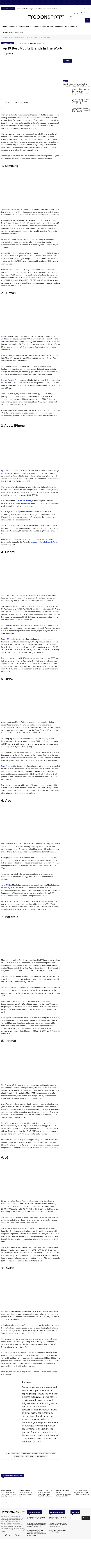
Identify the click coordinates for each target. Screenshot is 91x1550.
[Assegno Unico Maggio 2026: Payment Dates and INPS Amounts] (67, 111)
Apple (3, 470)
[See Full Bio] (40, 1441)
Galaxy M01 (5, 253)
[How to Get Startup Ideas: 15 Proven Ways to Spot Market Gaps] (82, 1484)
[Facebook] (71, 13)
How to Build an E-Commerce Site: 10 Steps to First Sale (36, 1518)
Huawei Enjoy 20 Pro (9, 380)
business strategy (25, 501)
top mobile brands (41, 1456)
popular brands (18, 1456)
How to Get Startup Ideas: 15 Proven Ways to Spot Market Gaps (81, 1492)
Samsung (5, 209)
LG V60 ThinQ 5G (38, 1247)
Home (3, 37)
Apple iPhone (15, 1453)
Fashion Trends (20, 37)
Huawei (4, 336)
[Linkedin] (77, 13)
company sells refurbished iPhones (44, 542)
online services (50, 1453)
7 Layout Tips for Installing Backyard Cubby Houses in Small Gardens (36, 9)
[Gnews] (71, 16)
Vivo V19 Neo (6, 885)
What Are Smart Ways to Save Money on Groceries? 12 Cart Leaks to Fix (80, 92)
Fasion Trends (26, 1453)
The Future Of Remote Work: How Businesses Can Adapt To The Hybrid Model (58, 1524)
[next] (88, 8)
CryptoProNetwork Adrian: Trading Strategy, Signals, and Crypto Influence (76, 85)
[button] (87, 20)
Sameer (10, 54)
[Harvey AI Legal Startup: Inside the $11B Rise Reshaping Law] (27, 1484)
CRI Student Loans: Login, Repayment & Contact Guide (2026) (81, 101)
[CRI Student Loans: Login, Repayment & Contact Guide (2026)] (67, 102)
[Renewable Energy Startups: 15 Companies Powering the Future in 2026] (64, 1484)
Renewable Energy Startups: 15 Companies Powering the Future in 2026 (63, 1493)
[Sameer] (3, 53)
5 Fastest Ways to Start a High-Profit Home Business (58, 1518)
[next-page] (6, 1502)
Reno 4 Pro (5, 766)
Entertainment (10, 37)
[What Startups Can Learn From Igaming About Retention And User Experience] (9, 1484)
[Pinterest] (81, 13)
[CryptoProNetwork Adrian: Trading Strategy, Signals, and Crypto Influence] (76, 72)
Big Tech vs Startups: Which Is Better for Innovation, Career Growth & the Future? (45, 1493)
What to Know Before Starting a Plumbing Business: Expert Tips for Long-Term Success (36, 1524)
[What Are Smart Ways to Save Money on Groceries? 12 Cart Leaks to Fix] (67, 92)
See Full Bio (33, 1441)
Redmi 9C (5, 639)
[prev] (84, 8)
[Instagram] (74, 13)
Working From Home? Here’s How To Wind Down (57, 1531)
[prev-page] (2, 1502)
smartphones (29, 1456)
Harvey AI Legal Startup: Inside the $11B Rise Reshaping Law (26, 1493)
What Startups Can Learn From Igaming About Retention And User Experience (8, 1493)
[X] (84, 13)
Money (65, 81)
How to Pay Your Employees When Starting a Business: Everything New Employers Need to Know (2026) (36, 1533)
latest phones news (38, 1453)
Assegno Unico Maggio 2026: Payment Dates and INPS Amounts (81, 110)
